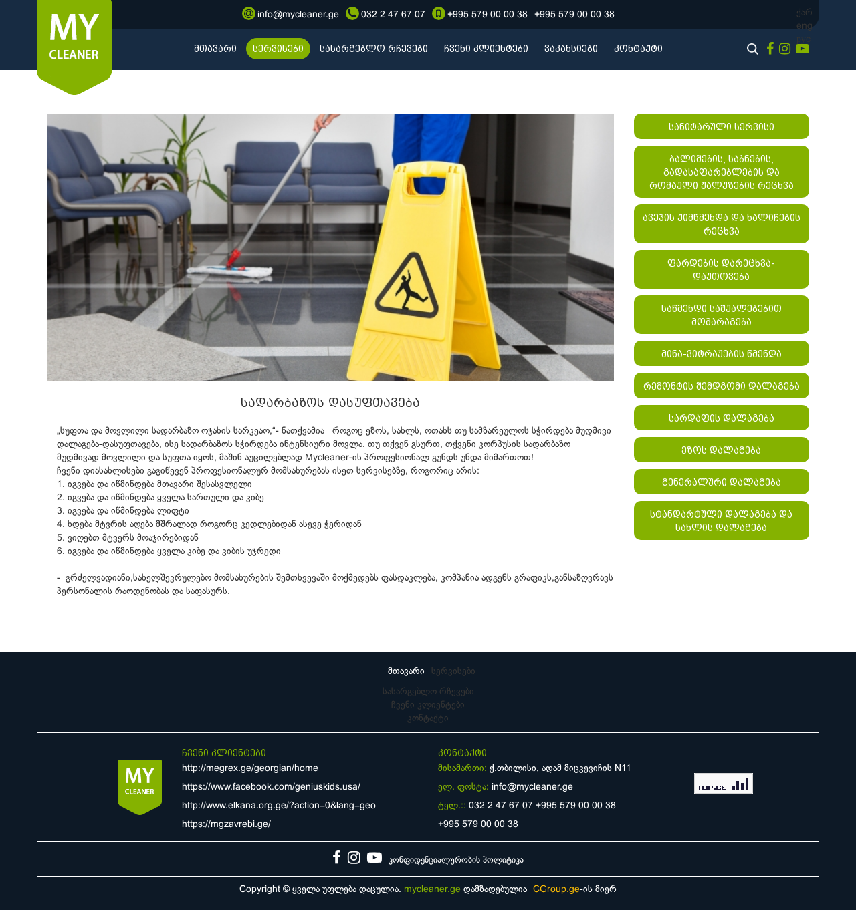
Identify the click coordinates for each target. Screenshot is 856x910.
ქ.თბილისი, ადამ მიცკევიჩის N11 (560, 768)
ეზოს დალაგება (721, 450)
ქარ (804, 13)
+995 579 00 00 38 (576, 806)
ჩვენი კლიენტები (486, 48)
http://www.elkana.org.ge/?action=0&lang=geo (279, 806)
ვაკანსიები (571, 48)
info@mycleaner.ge (532, 787)
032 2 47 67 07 (501, 806)
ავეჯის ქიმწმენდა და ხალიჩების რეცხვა (721, 224)
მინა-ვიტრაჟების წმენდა (721, 354)
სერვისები (278, 48)
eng (804, 26)
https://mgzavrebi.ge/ (226, 824)
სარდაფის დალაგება (721, 418)
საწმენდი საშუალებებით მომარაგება (721, 315)
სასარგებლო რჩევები (374, 48)
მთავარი (215, 48)
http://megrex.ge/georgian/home (250, 768)
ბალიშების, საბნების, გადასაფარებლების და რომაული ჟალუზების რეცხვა (721, 172)
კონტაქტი (638, 48)
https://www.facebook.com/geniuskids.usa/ (271, 787)
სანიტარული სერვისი (721, 127)
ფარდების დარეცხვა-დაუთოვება (721, 270)
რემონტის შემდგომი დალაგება (721, 386)
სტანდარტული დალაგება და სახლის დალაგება (721, 521)
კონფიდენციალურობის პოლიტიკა (456, 861)
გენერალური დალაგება (721, 482)
